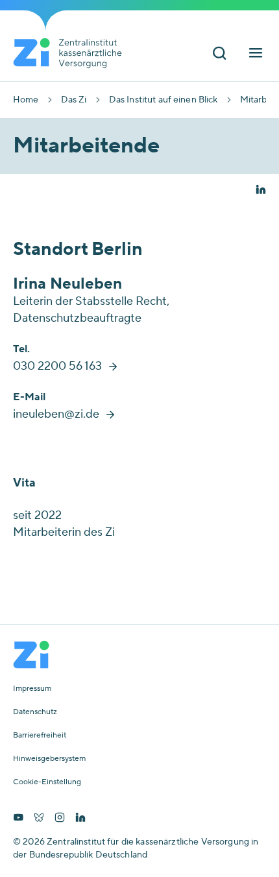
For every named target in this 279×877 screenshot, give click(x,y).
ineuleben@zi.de (56, 414)
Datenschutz (35, 712)
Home (26, 100)
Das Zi (74, 100)
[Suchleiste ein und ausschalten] (219, 54)
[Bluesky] (39, 818)
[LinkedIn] (80, 818)
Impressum (32, 689)
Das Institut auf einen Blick (163, 100)
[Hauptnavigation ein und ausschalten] (255, 54)
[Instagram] (60, 818)
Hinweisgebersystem (49, 759)
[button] (260, 190)
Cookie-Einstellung (47, 782)
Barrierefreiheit (39, 735)
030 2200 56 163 (57, 366)
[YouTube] (18, 818)
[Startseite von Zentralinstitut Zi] (72, 53)
